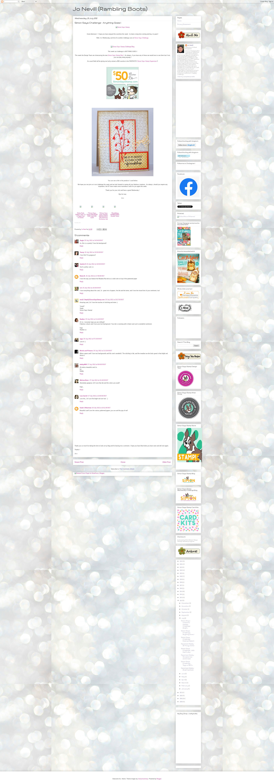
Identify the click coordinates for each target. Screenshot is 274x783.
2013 (181, 597)
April (183, 679)
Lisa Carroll (83, 396)
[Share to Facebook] (104, 229)
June (183, 673)
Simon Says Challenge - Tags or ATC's (187, 663)
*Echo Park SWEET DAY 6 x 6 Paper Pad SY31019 (80, 215)
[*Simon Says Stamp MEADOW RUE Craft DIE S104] (92, 208)
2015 (181, 591)
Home (123, 462)
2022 (181, 570)
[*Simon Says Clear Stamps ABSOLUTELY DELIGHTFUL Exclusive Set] (103, 208)
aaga (81, 339)
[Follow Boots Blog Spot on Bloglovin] (186, 146)
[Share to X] (102, 229)
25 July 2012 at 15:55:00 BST (94, 252)
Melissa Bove (84, 380)
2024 (181, 564)
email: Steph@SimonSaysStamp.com (92, 299)
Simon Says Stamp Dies (115, 55)
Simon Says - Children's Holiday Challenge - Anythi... (186, 624)
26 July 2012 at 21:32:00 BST (102, 350)
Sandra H (83, 264)
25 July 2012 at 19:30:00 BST (92, 288)
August (184, 615)
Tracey (82, 252)
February (185, 685)
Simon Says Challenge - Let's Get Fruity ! (187, 650)
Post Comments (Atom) (127, 469)
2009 (181, 698)
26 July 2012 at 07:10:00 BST (92, 339)
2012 (181, 600)
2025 (181, 561)
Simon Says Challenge (141, 38)
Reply (81, 246)
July (183, 618)
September (186, 612)
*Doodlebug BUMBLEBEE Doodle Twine (115, 214)
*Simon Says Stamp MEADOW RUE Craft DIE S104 (92, 215)
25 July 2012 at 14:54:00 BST (93, 240)
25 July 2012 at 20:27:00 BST (114, 299)
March (184, 682)
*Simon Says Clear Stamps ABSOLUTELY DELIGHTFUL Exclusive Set (103, 216)
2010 (181, 695)
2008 (181, 701)
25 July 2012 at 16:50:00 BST (95, 264)
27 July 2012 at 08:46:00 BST (96, 364)
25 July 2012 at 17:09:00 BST (95, 276)
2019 (181, 579)
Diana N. (82, 276)
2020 (181, 576)
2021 (181, 573)
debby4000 (83, 364)
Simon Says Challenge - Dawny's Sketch (187, 639)
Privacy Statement (184, 24)
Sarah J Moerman (85, 408)
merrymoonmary (143, 779)
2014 (181, 594)
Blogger (159, 779)
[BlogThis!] (100, 229)
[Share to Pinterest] (106, 229)
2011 (181, 692)
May (183, 676)
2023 (181, 567)
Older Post (166, 462)
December (185, 603)
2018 (181, 582)
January (185, 689)
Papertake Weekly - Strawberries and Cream (187, 656)
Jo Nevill (190, 45)
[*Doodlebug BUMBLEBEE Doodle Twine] (115, 208)
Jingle (82, 240)
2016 (181, 588)
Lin (81, 288)
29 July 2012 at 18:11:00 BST (101, 408)
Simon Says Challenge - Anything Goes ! (187, 632)
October (185, 609)
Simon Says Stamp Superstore (147, 61)
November (185, 606)
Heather (82, 319)
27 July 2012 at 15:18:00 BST (99, 380)
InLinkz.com (77, 222)
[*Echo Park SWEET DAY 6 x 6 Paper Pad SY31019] (80, 208)
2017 (181, 585)
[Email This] (98, 229)
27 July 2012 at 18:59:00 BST (97, 396)
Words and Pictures (86, 350)
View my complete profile (186, 76)
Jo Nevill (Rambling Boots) (110, 9)
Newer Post (79, 462)
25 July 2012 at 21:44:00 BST (94, 319)
